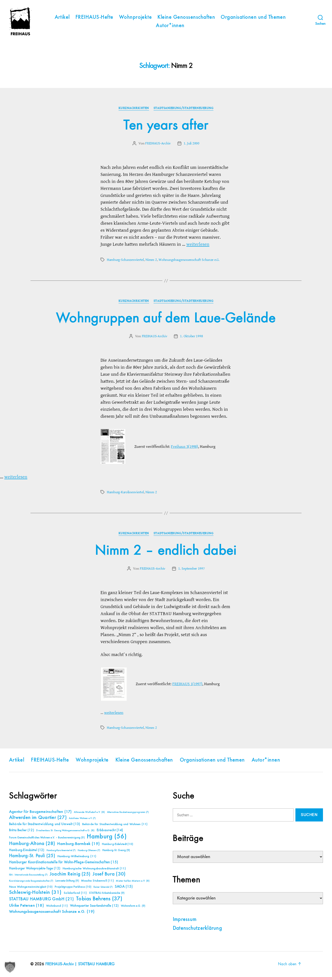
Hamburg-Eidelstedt (117, 844)
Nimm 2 (151, 259)
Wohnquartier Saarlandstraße (94, 905)
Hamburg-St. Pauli (32, 855)
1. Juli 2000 (191, 143)
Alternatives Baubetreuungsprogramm (128, 812)
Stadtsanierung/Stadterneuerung (184, 108)
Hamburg (107, 836)
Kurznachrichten (134, 108)
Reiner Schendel (103, 887)
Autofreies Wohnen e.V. (82, 818)
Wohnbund (57, 905)
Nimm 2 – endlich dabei (166, 550)
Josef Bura (109, 874)
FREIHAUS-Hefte (94, 17)
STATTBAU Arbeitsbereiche (106, 893)
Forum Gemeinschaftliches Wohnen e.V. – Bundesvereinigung (47, 837)
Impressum (184, 919)
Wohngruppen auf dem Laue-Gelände (166, 318)
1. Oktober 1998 (191, 336)
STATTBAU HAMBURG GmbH (41, 899)
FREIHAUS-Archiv (158, 143)
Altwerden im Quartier (38, 817)
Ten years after (166, 125)
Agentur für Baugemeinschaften (40, 812)
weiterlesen (197, 244)
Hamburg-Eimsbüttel (26, 850)
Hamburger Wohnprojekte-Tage (34, 868)
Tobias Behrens (99, 899)
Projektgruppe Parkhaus (73, 886)
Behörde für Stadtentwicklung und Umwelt (44, 824)
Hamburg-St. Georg (116, 850)
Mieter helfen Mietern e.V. (133, 881)
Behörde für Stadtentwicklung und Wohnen (114, 824)
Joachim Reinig (70, 874)
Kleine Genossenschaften (186, 17)
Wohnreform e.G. (133, 905)
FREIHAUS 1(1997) (187, 684)
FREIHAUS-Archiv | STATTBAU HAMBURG (80, 964)
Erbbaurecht (110, 830)
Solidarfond (75, 892)
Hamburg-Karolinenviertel (125, 492)
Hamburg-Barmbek (78, 844)
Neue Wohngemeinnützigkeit (30, 886)
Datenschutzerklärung (197, 928)
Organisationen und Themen (253, 17)
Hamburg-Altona (32, 843)
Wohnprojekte (135, 17)
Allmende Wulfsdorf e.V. (89, 812)
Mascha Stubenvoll (97, 880)
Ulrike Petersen (26, 905)
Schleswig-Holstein (35, 892)
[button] (10, 967)
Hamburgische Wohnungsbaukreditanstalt (94, 868)
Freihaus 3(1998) (184, 446)
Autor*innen (170, 25)
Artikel (62, 17)
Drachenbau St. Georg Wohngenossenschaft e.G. (65, 830)
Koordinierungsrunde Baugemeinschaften (31, 881)
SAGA (124, 887)
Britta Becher (21, 830)
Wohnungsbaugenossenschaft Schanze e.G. (189, 259)
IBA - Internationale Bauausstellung (28, 875)
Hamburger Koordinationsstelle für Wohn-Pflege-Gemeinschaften (63, 862)
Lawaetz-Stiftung (67, 880)
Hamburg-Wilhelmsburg (76, 856)
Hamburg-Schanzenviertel (125, 259)
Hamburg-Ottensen (89, 850)
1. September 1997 (191, 568)
